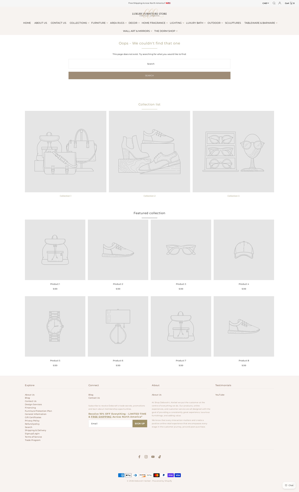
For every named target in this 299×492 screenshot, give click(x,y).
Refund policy (32, 424)
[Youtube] (152, 457)
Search (28, 427)
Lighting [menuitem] (176, 22)
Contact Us (30, 401)
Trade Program (32, 440)
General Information (35, 414)
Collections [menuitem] (78, 22)
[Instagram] (146, 457)
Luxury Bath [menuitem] (194, 22)
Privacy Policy (32, 420)
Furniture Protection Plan (38, 411)
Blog (27, 398)
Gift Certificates (33, 417)
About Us (30, 394)
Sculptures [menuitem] (233, 22)
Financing (30, 407)
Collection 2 (149, 196)
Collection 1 (65, 196)
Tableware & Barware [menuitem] (259, 22)
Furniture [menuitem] (98, 22)
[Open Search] (274, 3)
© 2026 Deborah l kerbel (138, 481)
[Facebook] (139, 457)
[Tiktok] (159, 457)
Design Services (33, 404)
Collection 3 (233, 196)
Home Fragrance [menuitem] (153, 22)
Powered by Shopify (162, 481)
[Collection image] (65, 151)
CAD (265, 3)
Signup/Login (32, 433)
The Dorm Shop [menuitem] (164, 30)
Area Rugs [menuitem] (117, 22)
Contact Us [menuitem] (58, 22)
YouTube (220, 394)
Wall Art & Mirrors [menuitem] (136, 30)
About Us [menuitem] (40, 22)
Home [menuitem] (27, 22)
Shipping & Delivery (35, 430)
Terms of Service (33, 437)
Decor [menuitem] (133, 22)
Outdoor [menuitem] (214, 22)
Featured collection (149, 213)
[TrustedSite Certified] (149, 467)
